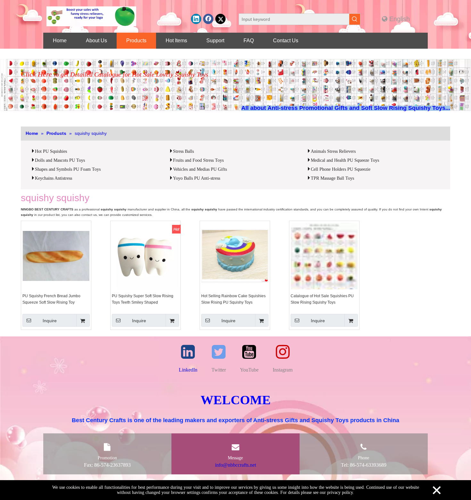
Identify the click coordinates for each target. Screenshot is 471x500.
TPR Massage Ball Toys (332, 178)
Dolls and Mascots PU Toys (60, 160)
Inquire (50, 320)
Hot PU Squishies (51, 151)
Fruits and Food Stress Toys (198, 160)
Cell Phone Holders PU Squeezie (340, 169)
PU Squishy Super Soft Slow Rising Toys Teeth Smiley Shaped (142, 299)
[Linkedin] (196, 19)
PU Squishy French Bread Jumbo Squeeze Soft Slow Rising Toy (51, 299)
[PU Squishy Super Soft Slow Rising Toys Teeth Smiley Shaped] (145, 255)
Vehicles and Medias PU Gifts (200, 169)
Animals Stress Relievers (333, 151)
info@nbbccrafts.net (235, 465)
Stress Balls (183, 151)
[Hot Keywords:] (354, 19)
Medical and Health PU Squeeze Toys (345, 160)
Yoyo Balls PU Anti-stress (196, 178)
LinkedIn (188, 370)
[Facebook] (208, 19)
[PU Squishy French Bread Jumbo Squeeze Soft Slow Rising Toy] (56, 255)
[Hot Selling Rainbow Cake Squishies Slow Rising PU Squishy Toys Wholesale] (235, 255)
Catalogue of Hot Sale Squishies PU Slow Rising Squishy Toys (322, 299)
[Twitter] (220, 19)
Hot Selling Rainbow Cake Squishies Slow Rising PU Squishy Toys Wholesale (233, 300)
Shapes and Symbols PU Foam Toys (68, 169)
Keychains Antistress (53, 178)
